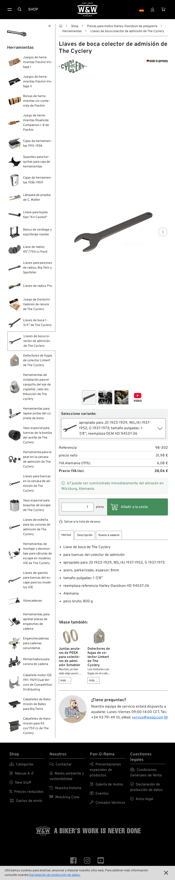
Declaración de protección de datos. (54, 875)
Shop (33, 9)
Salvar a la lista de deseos (82, 522)
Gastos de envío (25, 801)
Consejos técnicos (107, 802)
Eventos (99, 793)
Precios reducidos (26, 792)
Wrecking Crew (64, 797)
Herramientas (72, 31)
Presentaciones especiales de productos (105, 770)
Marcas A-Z (21, 773)
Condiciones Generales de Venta (146, 773)
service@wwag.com (147, 717)
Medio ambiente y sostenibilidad (66, 776)
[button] (163, 232)
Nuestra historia (65, 788)
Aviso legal (141, 799)
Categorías (21, 764)
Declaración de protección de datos (146, 787)
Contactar (60, 764)
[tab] (66, 535)
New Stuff (20, 782)
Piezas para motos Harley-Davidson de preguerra (122, 26)
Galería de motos (106, 784)
